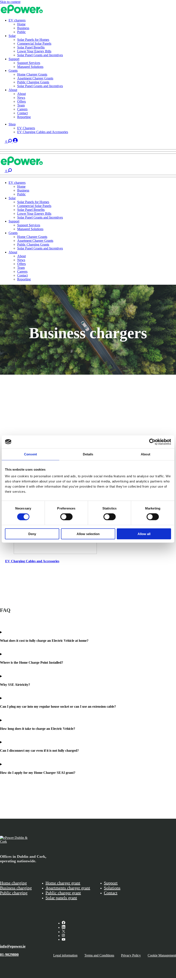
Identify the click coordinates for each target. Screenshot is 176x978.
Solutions (112, 887)
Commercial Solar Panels (34, 43)
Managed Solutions (30, 66)
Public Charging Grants (33, 82)
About (13, 90)
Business (23, 28)
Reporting (24, 117)
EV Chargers (26, 128)
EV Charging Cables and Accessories (42, 132)
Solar (12, 36)
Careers (22, 109)
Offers (21, 101)
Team (21, 105)
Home (21, 24)
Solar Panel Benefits (31, 47)
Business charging (16, 887)
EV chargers (17, 20)
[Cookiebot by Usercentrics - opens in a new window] (152, 441)
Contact (22, 113)
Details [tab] (88, 454)
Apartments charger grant (68, 887)
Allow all (144, 534)
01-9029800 (9, 954)
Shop (12, 124)
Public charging (13, 892)
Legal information (65, 955)
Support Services (28, 63)
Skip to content (10, 2)
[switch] (66, 516)
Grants (13, 70)
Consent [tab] (30, 454)
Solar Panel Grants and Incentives (40, 55)
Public (21, 32)
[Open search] (10, 141)
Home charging (13, 883)
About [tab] (145, 454)
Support (14, 59)
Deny (32, 534)
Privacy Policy (131, 955)
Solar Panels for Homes (33, 39)
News (21, 97)
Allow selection (88, 534)
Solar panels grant (61, 897)
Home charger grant (63, 883)
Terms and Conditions (99, 955)
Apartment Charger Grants (35, 78)
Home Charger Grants (32, 74)
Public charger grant (63, 892)
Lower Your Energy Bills (34, 51)
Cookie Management (162, 955)
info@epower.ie (13, 946)
